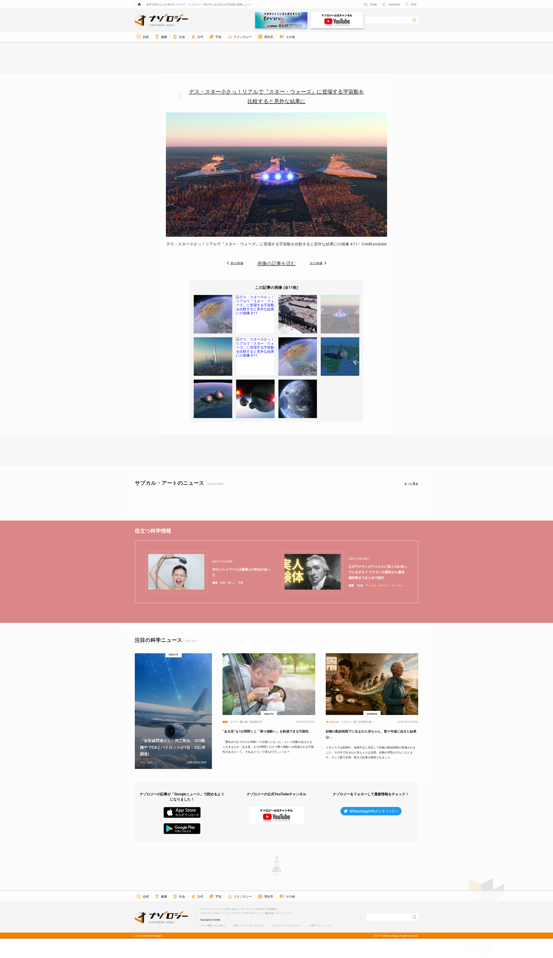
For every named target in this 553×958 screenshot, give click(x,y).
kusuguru (206, 920)
